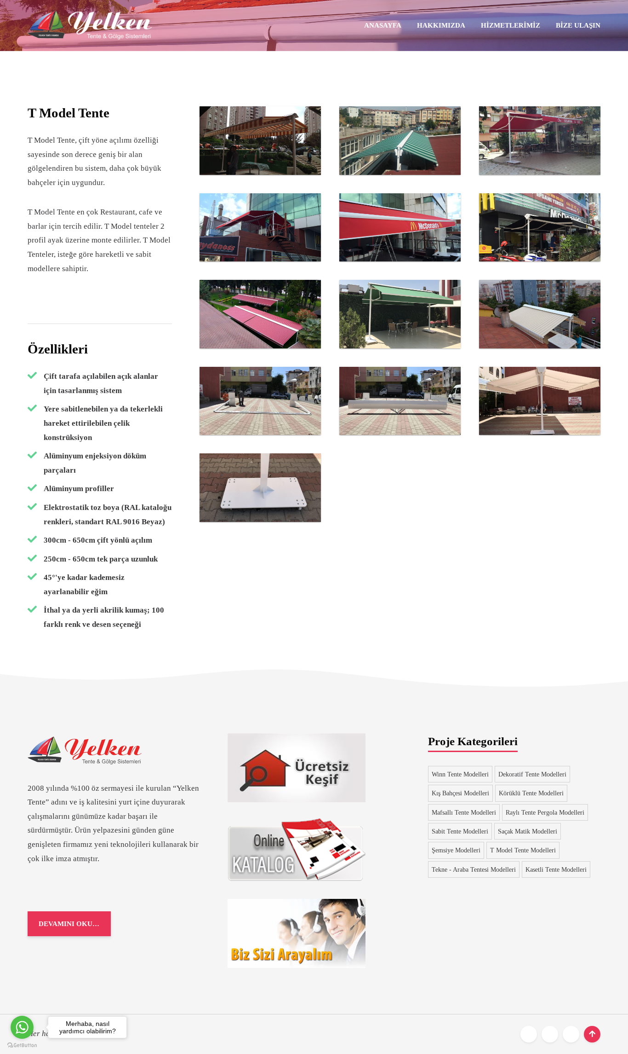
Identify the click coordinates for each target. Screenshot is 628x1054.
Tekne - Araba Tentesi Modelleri (474, 869)
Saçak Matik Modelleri (527, 831)
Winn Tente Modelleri (460, 774)
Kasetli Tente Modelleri (556, 869)
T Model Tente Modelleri (523, 850)
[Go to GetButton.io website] (22, 1045)
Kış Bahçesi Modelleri (460, 793)
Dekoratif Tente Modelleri (532, 774)
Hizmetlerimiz (510, 25)
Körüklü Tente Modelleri (531, 793)
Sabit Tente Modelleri (460, 831)
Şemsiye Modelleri (456, 850)
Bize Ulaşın (578, 25)
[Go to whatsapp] (22, 1027)
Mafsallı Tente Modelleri (464, 812)
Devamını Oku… (69, 923)
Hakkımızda (441, 25)
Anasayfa (382, 25)
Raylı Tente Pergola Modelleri (545, 812)
